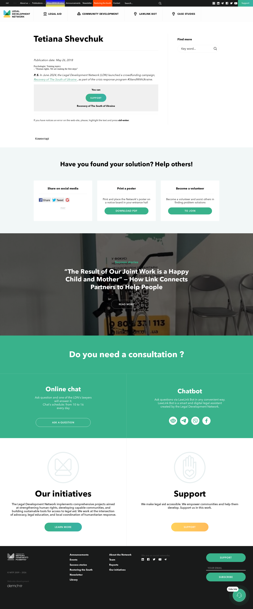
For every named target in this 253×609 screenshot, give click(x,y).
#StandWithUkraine (55, 3)
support (96, 98)
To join (190, 210)
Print (62, 208)
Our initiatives (117, 569)
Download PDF (126, 210)
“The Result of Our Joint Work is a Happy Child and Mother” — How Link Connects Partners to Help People (126, 279)
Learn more (63, 527)
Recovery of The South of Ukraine (55, 79)
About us (24, 3)
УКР (7, 3)
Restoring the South (102, 3)
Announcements (73, 3)
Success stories (126, 262)
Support (190, 527)
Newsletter (87, 3)
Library (74, 579)
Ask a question (63, 422)
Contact (116, 3)
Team (112, 559)
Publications (37, 3)
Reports (113, 564)
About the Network (120, 554)
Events (73, 559)
